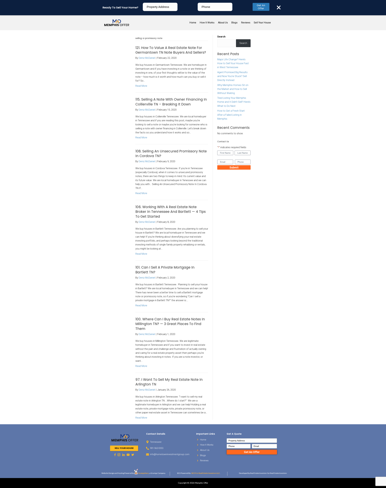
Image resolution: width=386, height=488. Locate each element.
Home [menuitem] (192, 22)
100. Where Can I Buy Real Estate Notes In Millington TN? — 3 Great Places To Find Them (170, 324)
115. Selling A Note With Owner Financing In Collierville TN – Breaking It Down (171, 102)
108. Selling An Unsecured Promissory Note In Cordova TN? (171, 153)
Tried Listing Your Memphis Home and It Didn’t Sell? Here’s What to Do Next (233, 102)
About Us (204, 450)
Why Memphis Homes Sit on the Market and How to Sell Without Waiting (232, 89)
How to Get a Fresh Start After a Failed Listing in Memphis (231, 114)
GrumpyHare (143, 473)
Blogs (203, 455)
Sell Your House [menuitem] (262, 22)
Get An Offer (261, 7)
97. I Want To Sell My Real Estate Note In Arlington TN (169, 382)
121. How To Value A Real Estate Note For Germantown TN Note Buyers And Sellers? (170, 50)
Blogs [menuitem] (234, 22)
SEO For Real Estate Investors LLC (205, 473)
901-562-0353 (156, 448)
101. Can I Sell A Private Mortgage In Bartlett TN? (165, 270)
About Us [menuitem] (223, 22)
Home (203, 439)
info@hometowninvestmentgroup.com (169, 454)
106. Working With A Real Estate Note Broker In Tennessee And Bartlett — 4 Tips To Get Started (170, 212)
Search (221, 36)
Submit (234, 167)
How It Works (206, 444)
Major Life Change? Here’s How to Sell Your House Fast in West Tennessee (233, 63)
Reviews (204, 460)
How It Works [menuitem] (207, 22)
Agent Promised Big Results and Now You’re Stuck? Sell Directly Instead (232, 76)
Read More (141, 85)
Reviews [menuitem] (245, 22)
